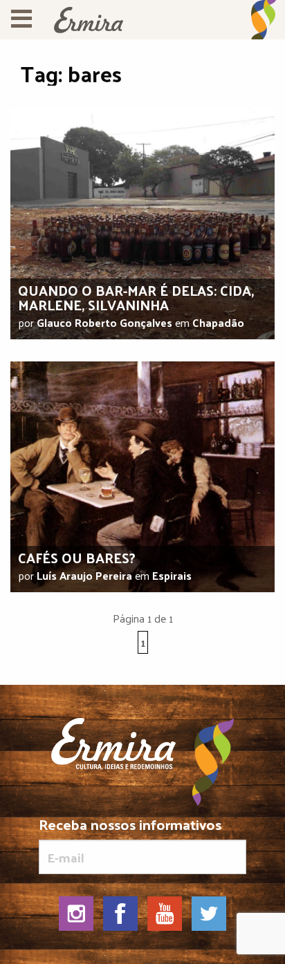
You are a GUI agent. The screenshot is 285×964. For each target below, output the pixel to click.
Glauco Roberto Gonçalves (104, 322)
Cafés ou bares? (77, 557)
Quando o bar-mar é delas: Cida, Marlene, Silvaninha (136, 297)
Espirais (172, 575)
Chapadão (218, 322)
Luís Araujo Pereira (84, 575)
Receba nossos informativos (130, 827)
